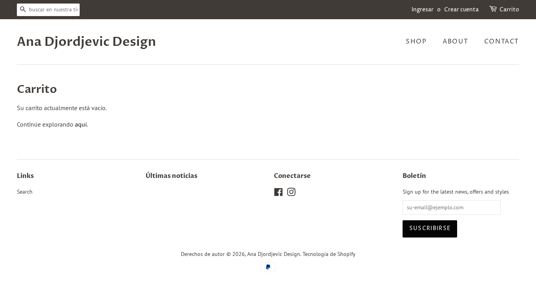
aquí (81, 124)
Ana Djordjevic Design (86, 41)
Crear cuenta (461, 9)
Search (25, 191)
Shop (416, 41)
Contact (501, 41)
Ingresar (423, 9)
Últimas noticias (171, 176)
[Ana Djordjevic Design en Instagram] (291, 193)
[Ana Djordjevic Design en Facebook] (278, 193)
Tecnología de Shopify (329, 253)
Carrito (509, 9)
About (455, 41)
